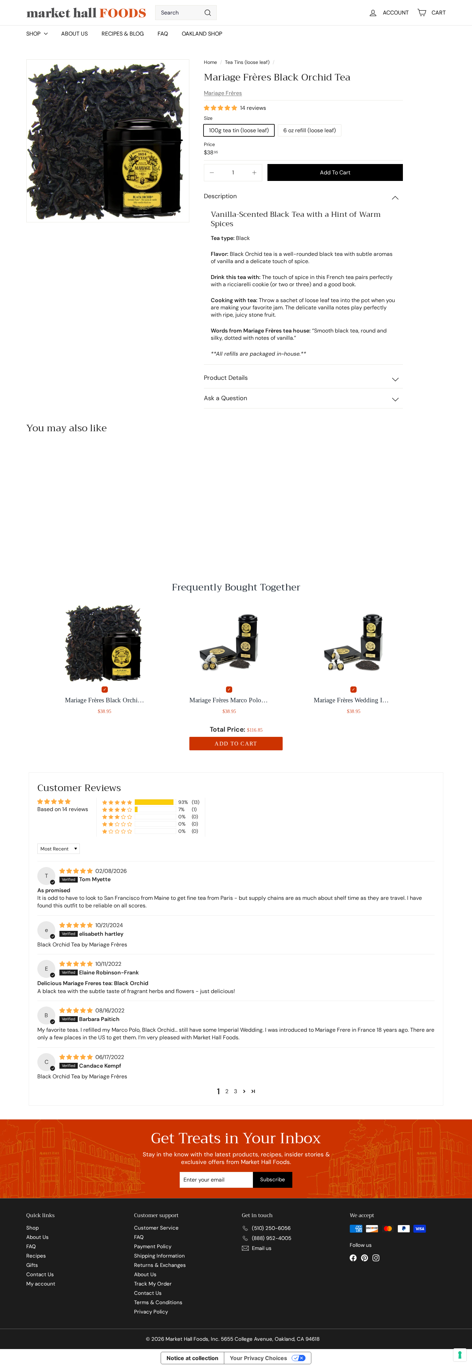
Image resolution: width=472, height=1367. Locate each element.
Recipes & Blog (123, 33)
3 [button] (235, 1091)
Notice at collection (192, 1358)
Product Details (226, 378)
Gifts (32, 1265)
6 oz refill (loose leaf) (309, 130)
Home (211, 62)
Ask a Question (225, 398)
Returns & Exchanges (160, 1265)
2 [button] (226, 1091)
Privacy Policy (151, 1312)
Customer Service (156, 1228)
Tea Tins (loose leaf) (247, 62)
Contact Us (40, 1274)
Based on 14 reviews (62, 809)
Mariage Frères (223, 93)
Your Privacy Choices (258, 1358)
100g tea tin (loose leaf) (239, 130)
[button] (221, 108)
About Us (74, 33)
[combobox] (186, 12)
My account (40, 1284)
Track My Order (153, 1284)
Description (220, 196)
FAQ (163, 33)
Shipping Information (159, 1256)
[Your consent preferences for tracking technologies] (459, 1354)
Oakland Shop (202, 33)
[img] (76, 871)
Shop (32, 1228)
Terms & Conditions (158, 1302)
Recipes (36, 1256)
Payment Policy (152, 1246)
